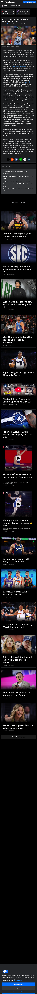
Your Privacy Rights (18, 991)
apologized (28, 82)
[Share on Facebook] (16, 159)
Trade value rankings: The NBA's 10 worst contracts (15, 172)
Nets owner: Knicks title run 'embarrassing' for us (17, 694)
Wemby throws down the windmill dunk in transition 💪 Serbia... (18, 523)
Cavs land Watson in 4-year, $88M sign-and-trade (17, 625)
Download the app (29, 2)
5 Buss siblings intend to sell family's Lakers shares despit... (17, 660)
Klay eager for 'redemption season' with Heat (16, 181)
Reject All (18, 988)
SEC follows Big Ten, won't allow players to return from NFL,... (17, 269)
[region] (18, 979)
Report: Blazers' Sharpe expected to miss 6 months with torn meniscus (18, 190)
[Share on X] (8, 159)
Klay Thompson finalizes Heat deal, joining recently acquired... (18, 340)
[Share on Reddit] (12, 159)
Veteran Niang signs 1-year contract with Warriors (17, 235)
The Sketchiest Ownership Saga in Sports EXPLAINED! (17, 400)
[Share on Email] (24, 159)
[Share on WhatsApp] (20, 159)
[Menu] (2, 2)
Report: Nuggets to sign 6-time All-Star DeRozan (18, 373)
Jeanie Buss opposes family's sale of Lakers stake (18, 726)
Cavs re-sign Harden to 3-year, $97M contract (16, 560)
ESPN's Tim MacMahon (19, 66)
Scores (12, 6)
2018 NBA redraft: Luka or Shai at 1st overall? (16, 593)
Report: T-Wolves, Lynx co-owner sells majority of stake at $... (17, 434)
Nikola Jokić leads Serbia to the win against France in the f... (17, 477)
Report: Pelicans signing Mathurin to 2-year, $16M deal (18, 177)
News (18, 6)
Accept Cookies (18, 984)
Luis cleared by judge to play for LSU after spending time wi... (17, 304)
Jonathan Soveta (6, 23)
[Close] (33, 965)
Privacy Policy (17, 980)
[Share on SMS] (28, 159)
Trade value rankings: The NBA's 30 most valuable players (18, 185)
